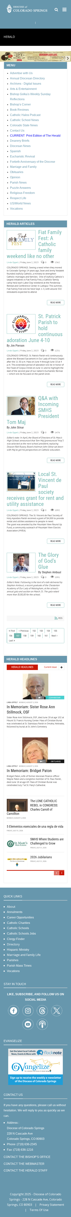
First (13, 630)
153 (41, 630)
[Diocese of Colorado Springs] (27, 8)
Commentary (55, 697)
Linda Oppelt (13, 262)
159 (31, 635)
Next (54, 635)
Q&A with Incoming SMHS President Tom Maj (21, 405)
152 (34, 630)
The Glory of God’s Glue (21, 562)
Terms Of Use (38, 1210)
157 (17, 635)
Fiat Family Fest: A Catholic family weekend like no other (21, 239)
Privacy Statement (52, 1205)
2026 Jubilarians (41, 857)
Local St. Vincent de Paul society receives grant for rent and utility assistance (21, 481)
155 (55, 630)
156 (10, 635)
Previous (24, 630)
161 (46, 635)
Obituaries (56, 761)
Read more (55, 302)
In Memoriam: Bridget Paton (29, 770)
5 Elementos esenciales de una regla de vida (35, 826)
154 (48, 630)
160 (39, 635)
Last (11, 640)
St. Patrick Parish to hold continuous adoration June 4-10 (21, 324)
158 (24, 635)
